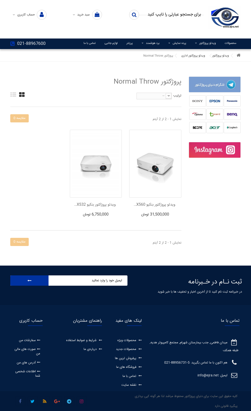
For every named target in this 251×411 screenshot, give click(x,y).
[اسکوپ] (198, 127)
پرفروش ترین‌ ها (126, 358)
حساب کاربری (31, 320)
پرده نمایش (179, 43)
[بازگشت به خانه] (238, 56)
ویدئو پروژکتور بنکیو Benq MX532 (95, 205)
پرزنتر (129, 43)
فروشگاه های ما (126, 367)
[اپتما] (198, 114)
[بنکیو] (232, 114)
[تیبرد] (215, 114)
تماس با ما (90, 43)
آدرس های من (26, 362)
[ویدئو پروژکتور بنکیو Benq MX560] (155, 163)
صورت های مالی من (27, 351)
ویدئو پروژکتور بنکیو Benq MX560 (154, 205)
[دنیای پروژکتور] (224, 17)
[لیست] (13, 95)
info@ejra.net (208, 375)
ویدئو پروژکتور (207, 43)
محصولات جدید (126, 349)
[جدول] (22, 95)
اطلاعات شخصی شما (27, 374)
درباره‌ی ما (91, 349)
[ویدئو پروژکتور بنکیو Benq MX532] (95, 163)
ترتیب (177, 95)
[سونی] (198, 101)
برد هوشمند (153, 43)
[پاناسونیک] (232, 101)
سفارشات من (27, 340)
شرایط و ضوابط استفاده (82, 340)
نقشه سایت (129, 385)
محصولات (230, 43)
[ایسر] (215, 127)
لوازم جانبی (111, 43)
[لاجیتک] (232, 127)
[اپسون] (215, 101)
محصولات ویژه (127, 340)
